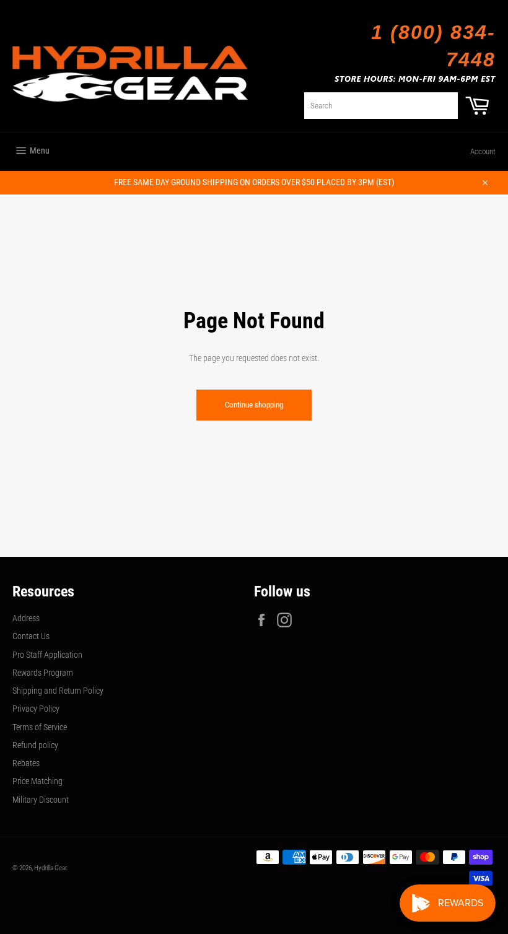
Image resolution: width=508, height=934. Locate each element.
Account (483, 151)
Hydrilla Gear (50, 868)
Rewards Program (42, 673)
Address (26, 618)
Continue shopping (254, 404)
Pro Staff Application (47, 655)
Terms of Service (39, 727)
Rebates (26, 763)
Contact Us (31, 636)
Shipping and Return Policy (57, 691)
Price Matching (37, 781)
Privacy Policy (35, 709)
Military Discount (40, 800)
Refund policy (35, 745)
